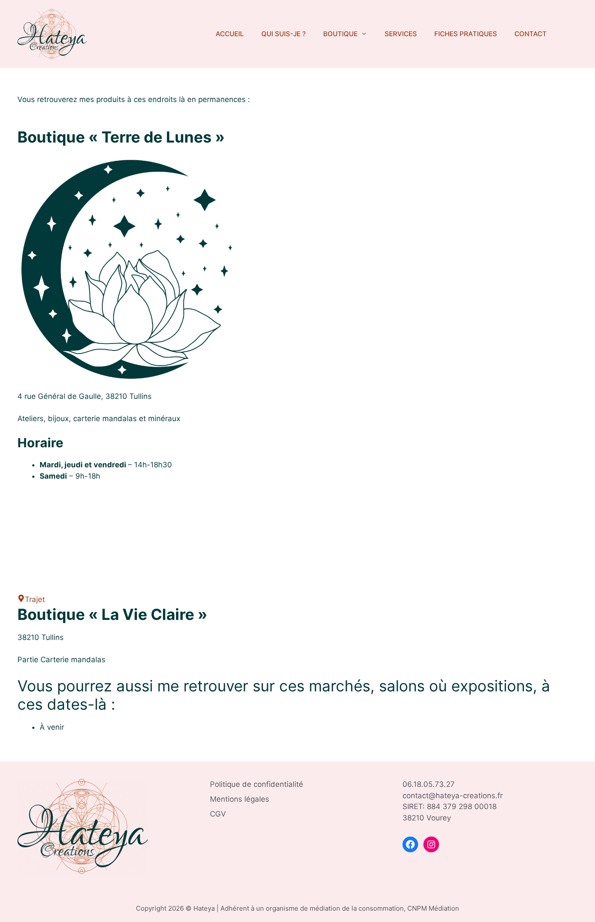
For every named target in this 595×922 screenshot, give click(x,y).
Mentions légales (239, 799)
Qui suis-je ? (283, 34)
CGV (218, 814)
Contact (530, 34)
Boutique (340, 34)
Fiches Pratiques (465, 34)
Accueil (230, 34)
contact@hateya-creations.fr (452, 795)
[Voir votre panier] (566, 34)
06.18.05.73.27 (428, 784)
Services (401, 34)
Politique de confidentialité (256, 784)
